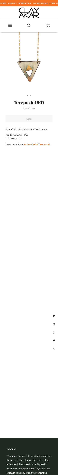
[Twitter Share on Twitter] (54, 340)
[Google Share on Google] (54, 332)
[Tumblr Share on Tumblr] (54, 348)
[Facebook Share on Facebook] (54, 316)
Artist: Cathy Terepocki (37, 144)
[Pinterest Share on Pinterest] (54, 324)
